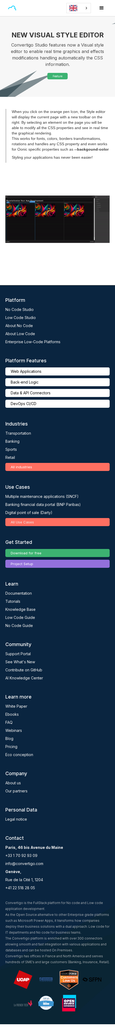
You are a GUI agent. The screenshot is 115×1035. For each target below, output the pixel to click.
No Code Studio (19, 309)
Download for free (26, 553)
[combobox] (78, 8)
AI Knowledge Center (24, 678)
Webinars (13, 730)
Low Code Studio (20, 317)
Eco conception (19, 754)
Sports (11, 449)
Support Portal (18, 653)
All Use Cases (22, 522)
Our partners (16, 791)
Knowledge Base (20, 609)
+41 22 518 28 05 (20, 887)
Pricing (11, 746)
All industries (21, 467)
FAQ (9, 722)
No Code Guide (19, 625)
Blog (9, 738)
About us (13, 783)
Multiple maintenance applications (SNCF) (42, 496)
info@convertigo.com (24, 863)
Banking (12, 441)
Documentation (18, 593)
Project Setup (22, 564)
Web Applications (26, 371)
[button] (25, 8)
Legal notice (16, 819)
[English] (79, 8)
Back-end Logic (25, 382)
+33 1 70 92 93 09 (21, 855)
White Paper (16, 706)
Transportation (18, 433)
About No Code (19, 325)
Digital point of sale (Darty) (28, 512)
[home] (17, 8)
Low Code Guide (20, 617)
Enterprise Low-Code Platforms (32, 341)
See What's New (20, 662)
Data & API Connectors (31, 393)
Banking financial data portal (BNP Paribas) (43, 504)
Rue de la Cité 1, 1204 (24, 879)
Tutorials (12, 601)
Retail (10, 457)
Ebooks (12, 714)
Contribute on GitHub (23, 670)
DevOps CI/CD (23, 403)
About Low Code (20, 333)
